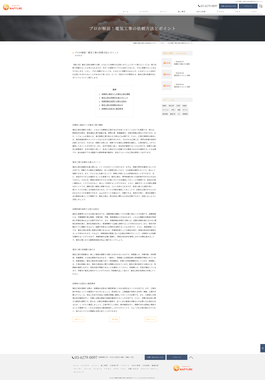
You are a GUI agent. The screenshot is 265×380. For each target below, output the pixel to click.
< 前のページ (78, 319)
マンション (166, 110)
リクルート (248, 6)
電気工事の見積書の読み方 (112, 105)
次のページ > (150, 319)
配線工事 (172, 114)
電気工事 (171, 105)
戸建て (173, 110)
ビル (179, 114)
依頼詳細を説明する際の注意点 (114, 101)
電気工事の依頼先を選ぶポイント (115, 97)
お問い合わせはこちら (228, 6)
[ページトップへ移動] (191, 357)
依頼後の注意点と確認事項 (112, 108)
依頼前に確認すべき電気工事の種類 (116, 94)
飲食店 (185, 105)
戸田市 (178, 105)
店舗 (179, 110)
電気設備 (165, 114)
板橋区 (164, 105)
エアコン (185, 110)
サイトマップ (78, 372)
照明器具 (185, 114)
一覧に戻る (114, 319)
